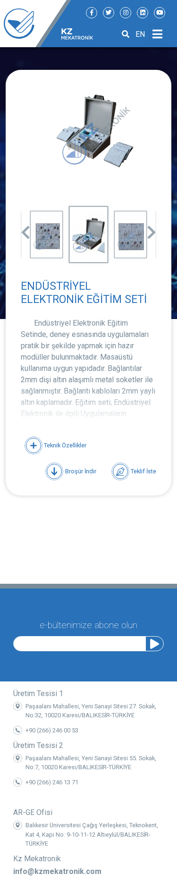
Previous (25, 229)
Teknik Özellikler (64, 445)
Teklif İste (142, 470)
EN (140, 34)
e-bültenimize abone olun (88, 625)
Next (151, 229)
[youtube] (159, 12)
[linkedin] (142, 12)
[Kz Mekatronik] (35, 23)
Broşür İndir (80, 470)
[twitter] (108, 12)
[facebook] (91, 12)
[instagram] (125, 12)
